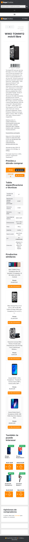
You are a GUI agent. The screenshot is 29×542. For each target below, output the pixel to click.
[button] (14, 10)
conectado (17, 515)
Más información (15, 286)
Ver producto (9, 467)
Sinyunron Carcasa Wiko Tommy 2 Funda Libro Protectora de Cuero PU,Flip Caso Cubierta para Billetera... (14, 345)
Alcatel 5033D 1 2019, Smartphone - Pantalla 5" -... (8, 457)
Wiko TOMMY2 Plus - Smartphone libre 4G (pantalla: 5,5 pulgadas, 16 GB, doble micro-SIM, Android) (14, 273)
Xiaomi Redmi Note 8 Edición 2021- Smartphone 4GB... (20, 457)
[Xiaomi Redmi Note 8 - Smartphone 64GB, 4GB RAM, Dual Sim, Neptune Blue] (14, 403)
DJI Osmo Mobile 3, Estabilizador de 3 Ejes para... (20, 484)
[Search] (27, 6)
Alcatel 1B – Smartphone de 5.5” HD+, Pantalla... (8, 484)
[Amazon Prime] (18, 389)
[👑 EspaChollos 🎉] (7, 18)
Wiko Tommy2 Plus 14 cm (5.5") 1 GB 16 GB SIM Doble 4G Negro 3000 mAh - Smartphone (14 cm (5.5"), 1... (14, 309)
